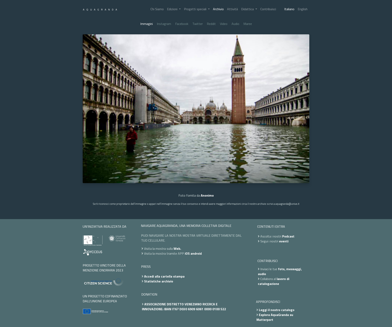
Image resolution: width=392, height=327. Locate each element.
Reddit (211, 23)
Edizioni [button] (172, 9)
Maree (247, 23)
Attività (232, 9)
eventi (283, 241)
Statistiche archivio (158, 281)
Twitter (197, 23)
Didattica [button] (248, 9)
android (196, 253)
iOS (187, 253)
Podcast (288, 236)
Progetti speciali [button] (195, 9)
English (302, 9)
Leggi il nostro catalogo (276, 309)
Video (223, 23)
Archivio (218, 9)
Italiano (289, 9)
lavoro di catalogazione (273, 281)
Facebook (181, 23)
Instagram (164, 23)
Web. (177, 248)
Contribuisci (268, 9)
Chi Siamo (157, 9)
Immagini (146, 23)
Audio (235, 23)
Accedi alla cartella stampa (164, 276)
